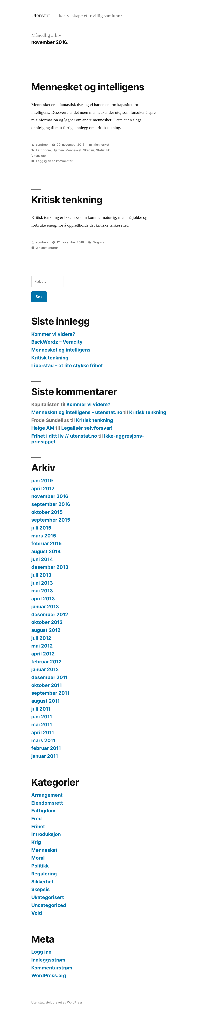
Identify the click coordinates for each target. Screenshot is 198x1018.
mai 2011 (41, 724)
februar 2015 (46, 543)
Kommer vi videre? (53, 334)
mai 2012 (42, 646)
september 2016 (50, 504)
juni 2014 (42, 559)
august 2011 (45, 701)
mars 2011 (43, 740)
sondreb (42, 144)
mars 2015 (43, 536)
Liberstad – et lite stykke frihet (67, 365)
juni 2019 (42, 480)
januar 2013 (45, 606)
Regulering (44, 874)
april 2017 (43, 488)
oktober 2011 (46, 685)
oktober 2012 (47, 622)
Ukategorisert (47, 897)
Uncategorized (48, 905)
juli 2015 (41, 528)
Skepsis (88, 150)
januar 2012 (45, 669)
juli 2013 (41, 575)
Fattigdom (43, 150)
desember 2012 (49, 614)
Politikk (40, 866)
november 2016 (49, 496)
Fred (36, 818)
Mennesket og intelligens (87, 87)
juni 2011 (41, 716)
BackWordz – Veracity (57, 342)
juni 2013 (42, 583)
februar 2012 (46, 662)
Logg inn (41, 952)
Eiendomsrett (47, 803)
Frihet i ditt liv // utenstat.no (64, 436)
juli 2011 (40, 709)
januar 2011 (44, 756)
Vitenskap (38, 155)
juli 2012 (41, 638)
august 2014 (46, 551)
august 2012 (46, 630)
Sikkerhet (42, 882)
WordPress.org (48, 975)
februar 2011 (46, 748)
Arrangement (47, 795)
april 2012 (43, 654)
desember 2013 (49, 567)
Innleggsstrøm (48, 960)
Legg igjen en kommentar (54, 161)
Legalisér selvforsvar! (87, 428)
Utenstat (40, 15)
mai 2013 (42, 591)
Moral (38, 858)
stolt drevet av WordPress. (64, 1002)
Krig (36, 842)
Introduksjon (46, 834)
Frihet (38, 826)
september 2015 (50, 520)
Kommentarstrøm (51, 968)
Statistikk (103, 150)
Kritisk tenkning (66, 199)
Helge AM (42, 428)
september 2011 (50, 693)
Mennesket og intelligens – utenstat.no (76, 412)
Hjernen (58, 150)
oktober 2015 (47, 512)
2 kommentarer (47, 248)
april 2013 (43, 598)
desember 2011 (49, 677)
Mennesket (101, 144)
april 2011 (42, 732)
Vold (36, 913)
